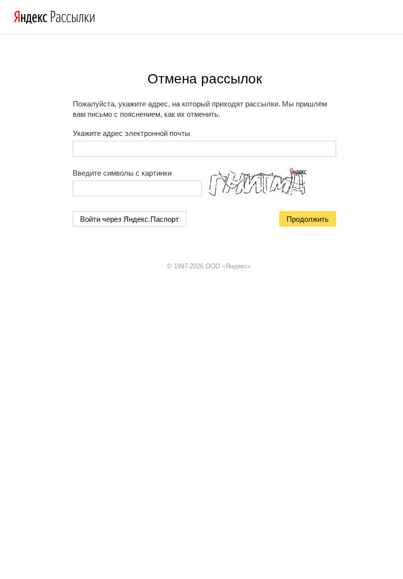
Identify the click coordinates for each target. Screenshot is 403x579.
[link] (129, 219)
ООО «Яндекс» (228, 265)
